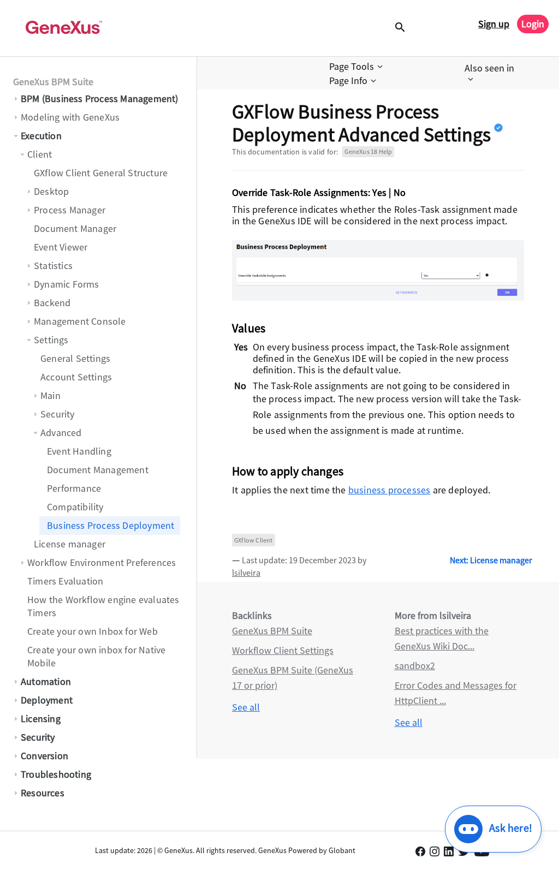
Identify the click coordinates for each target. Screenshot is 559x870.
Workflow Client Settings (283, 650)
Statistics (53, 265)
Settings (51, 339)
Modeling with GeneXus (70, 117)
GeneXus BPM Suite (53, 81)
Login (532, 23)
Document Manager (75, 228)
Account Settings (76, 377)
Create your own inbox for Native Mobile (96, 656)
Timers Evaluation (65, 581)
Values (248, 328)
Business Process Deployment (110, 525)
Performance (74, 488)
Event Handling (79, 451)
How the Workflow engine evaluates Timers (103, 606)
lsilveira (246, 572)
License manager (69, 544)
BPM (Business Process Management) (100, 98)
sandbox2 (415, 665)
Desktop (51, 191)
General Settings (75, 358)
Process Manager (69, 210)
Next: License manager (491, 560)
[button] (357, 66)
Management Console (80, 321)
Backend (52, 302)
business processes (389, 490)
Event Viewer (60, 247)
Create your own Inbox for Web (92, 631)
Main (50, 395)
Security (57, 414)
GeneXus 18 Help (368, 151)
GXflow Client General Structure (101, 172)
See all (246, 707)
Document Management (97, 469)
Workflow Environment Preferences (101, 562)
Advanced (61, 432)
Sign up (493, 23)
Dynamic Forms (66, 284)
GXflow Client (253, 540)
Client (39, 154)
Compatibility (75, 506)
